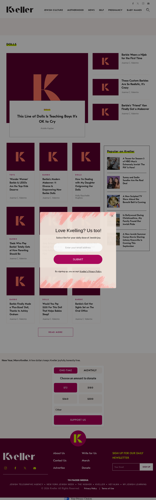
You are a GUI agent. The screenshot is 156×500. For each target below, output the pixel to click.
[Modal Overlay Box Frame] (78, 250)
